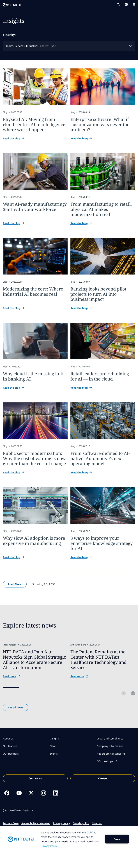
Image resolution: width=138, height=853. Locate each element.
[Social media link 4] (43, 793)
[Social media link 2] (19, 793)
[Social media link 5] (56, 793)
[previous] (123, 693)
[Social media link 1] (7, 793)
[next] (133, 693)
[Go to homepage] (11, 4)
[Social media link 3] (31, 793)
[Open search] (118, 4)
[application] (69, 839)
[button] (18, 810)
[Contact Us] (126, 4)
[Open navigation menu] (134, 4)
